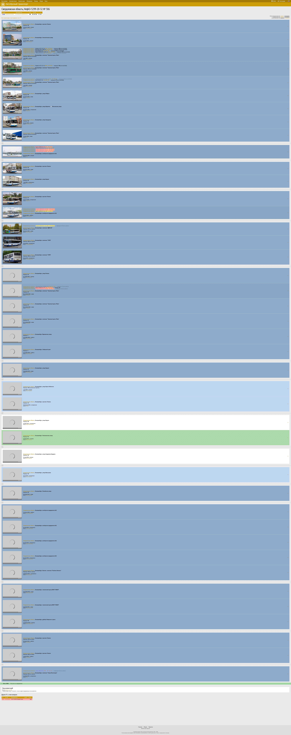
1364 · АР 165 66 (48, 670)
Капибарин (28, 97)
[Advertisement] (145, 713)
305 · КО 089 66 (53, 79)
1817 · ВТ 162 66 (50, 208)
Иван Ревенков (29, 28)
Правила (151, 727)
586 (3, 699)
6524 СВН (7, 699)
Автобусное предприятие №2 (22, 14)
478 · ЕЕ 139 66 (50, 148)
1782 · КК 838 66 (50, 225)
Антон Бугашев (29, 574)
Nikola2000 (28, 323)
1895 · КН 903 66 (49, 211)
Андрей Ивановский (30, 424)
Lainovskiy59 (28, 59)
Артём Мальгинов (29, 513)
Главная (140, 727)
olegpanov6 (28, 110)
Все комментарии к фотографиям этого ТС (11, 18)
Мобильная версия (145, 728)
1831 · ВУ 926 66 (50, 210)
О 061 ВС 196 (49, 49)
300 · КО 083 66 (51, 52)
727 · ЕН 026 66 (50, 149)
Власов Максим (29, 495)
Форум (145, 727)
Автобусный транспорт (17, 4)
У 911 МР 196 (46, 50)
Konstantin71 (28, 642)
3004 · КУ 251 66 (48, 48)
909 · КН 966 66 (47, 53)
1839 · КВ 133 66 (49, 287)
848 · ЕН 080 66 (50, 288)
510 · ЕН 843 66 (50, 150)
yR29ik (27, 405)
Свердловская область (9, 14)
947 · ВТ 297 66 (48, 146)
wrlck (27, 137)
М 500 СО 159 (51, 286)
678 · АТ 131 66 (49, 151)
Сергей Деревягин (29, 244)
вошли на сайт (8, 690)
